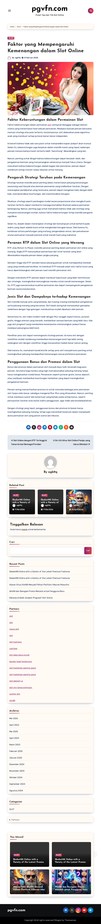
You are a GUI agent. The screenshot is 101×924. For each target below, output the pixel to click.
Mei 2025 (13, 731)
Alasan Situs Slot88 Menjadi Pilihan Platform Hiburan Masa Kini (39, 585)
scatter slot (14, 694)
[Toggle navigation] (9, 10)
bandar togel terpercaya (20, 661)
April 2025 (14, 738)
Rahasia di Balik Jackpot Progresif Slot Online (31, 598)
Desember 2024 (16, 764)
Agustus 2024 (16, 790)
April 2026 (14, 725)
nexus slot (14, 629)
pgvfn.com (50, 9)
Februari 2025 (16, 751)
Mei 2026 (13, 718)
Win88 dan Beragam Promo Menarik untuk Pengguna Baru (36, 591)
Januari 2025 (15, 758)
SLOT (10, 38)
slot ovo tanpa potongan (21, 687)
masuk (24, 529)
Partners (15, 820)
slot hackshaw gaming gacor (22, 668)
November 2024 (17, 771)
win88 (12, 700)
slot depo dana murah (19, 655)
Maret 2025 (14, 744)
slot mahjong (15, 642)
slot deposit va (16, 681)
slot (49, 125)
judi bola (13, 648)
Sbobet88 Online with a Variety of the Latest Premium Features (39, 571)
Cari (12, 542)
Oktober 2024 (15, 777)
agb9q (18, 58)
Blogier (58, 920)
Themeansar (70, 920)
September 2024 (17, 784)
